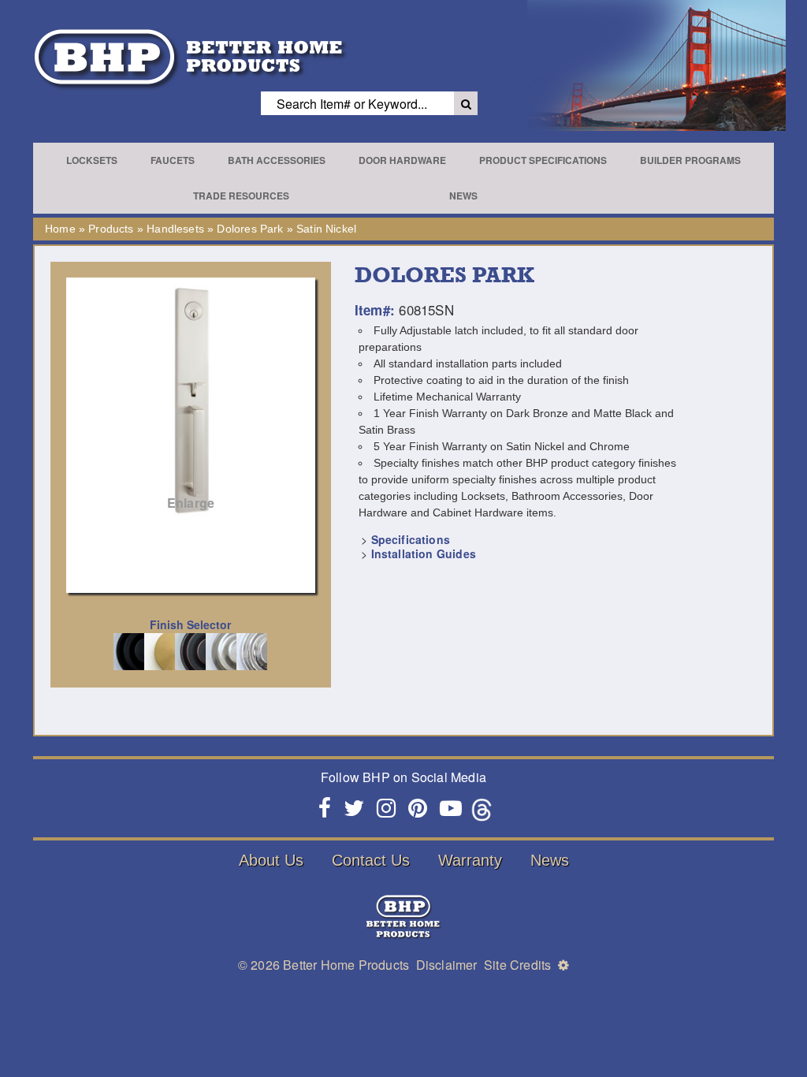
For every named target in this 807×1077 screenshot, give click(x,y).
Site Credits (517, 965)
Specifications (410, 539)
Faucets (173, 160)
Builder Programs (690, 160)
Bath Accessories (276, 160)
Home (60, 228)
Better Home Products (346, 965)
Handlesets (175, 228)
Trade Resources (241, 195)
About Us (271, 860)
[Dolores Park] (190, 402)
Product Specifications (543, 160)
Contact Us (371, 860)
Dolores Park (250, 228)
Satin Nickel (326, 228)
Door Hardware (402, 160)
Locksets (91, 160)
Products (110, 228)
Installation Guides (423, 553)
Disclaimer (447, 965)
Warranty (470, 860)
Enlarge (190, 503)
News (463, 195)
